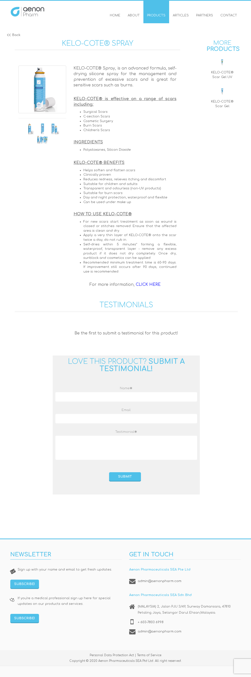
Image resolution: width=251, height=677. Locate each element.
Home (115, 15)
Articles (181, 15)
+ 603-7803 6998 (150, 622)
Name (126, 388)
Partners (204, 15)
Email (126, 410)
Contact (228, 15)
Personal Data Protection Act (112, 655)
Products (156, 15)
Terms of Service (149, 655)
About (134, 15)
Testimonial (126, 432)
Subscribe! (24, 584)
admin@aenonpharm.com (159, 581)
